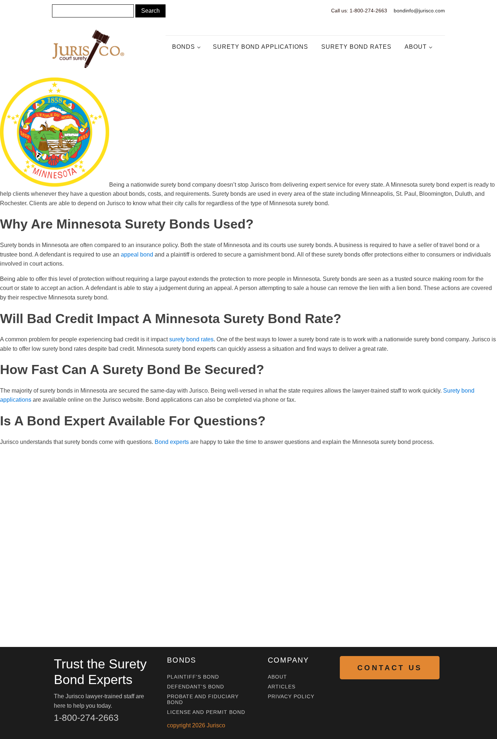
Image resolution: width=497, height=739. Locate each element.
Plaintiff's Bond (193, 677)
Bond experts (172, 442)
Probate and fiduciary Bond (203, 699)
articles (281, 687)
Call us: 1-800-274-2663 (359, 10)
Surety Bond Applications (260, 47)
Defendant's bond (195, 687)
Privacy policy (291, 696)
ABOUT (277, 677)
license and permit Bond (206, 712)
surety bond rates (191, 339)
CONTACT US (389, 668)
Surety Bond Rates (356, 47)
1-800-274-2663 (86, 717)
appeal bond (137, 254)
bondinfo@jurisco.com (419, 10)
